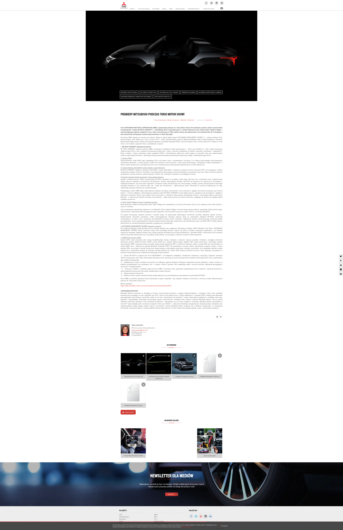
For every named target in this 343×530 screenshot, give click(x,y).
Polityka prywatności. (186, 527)
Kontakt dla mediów (208, 9)
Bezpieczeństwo (180, 9)
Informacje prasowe (143, 9)
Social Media (155, 9)
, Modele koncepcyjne (173, 120)
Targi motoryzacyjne (160, 120)
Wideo (171, 9)
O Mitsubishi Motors (193, 9)
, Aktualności (190, 120)
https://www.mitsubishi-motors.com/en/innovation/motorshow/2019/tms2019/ (146, 286)
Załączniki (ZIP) (129, 412)
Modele (132, 9)
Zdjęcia (164, 9)
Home (120, 514)
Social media (122, 519)
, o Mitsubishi (183, 120)
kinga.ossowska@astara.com (139, 330)
